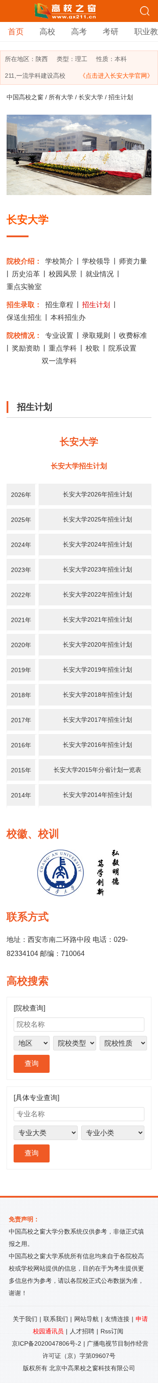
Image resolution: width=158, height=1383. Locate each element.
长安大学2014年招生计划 (97, 794)
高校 (47, 31)
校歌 (93, 348)
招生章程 (59, 304)
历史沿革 (26, 274)
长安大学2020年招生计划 (97, 644)
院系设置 (122, 348)
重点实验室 (24, 286)
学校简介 (59, 261)
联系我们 (55, 1318)
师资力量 (133, 261)
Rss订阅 (112, 1331)
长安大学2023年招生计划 (97, 569)
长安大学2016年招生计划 (97, 744)
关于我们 (25, 1318)
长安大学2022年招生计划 (97, 594)
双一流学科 (59, 361)
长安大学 (91, 97)
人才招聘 (82, 1331)
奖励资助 (26, 348)
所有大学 (61, 97)
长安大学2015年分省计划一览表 (97, 769)
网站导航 (86, 1318)
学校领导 (96, 261)
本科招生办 (68, 317)
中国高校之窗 (25, 97)
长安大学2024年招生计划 (97, 544)
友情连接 (117, 1318)
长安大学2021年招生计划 (97, 619)
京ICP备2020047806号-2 (46, 1343)
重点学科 (63, 348)
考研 (110, 31)
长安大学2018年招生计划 (97, 694)
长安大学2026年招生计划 (97, 494)
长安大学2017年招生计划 (97, 719)
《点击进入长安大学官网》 (116, 75)
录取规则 (96, 335)
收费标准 (133, 335)
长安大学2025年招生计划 (97, 519)
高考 (79, 31)
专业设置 (59, 335)
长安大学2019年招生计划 (97, 669)
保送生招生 (24, 317)
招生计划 (96, 304)
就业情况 (100, 274)
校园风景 (63, 274)
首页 (16, 31)
